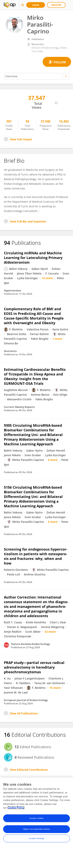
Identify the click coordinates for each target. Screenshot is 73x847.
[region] (36, 812)
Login (35, 4)
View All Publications (24, 713)
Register (56, 4)
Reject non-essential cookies (36, 829)
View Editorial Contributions (29, 769)
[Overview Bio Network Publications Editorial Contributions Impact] (36, 76)
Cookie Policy (16, 807)
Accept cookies (36, 818)
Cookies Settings (36, 838)
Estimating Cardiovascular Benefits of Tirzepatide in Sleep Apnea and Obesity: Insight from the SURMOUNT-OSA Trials (35, 376)
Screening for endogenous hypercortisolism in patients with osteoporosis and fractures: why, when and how (35, 556)
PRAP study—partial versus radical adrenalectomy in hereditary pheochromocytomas (34, 667)
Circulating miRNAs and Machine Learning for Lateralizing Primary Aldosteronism (33, 258)
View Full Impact (21, 139)
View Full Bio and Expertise (28, 221)
